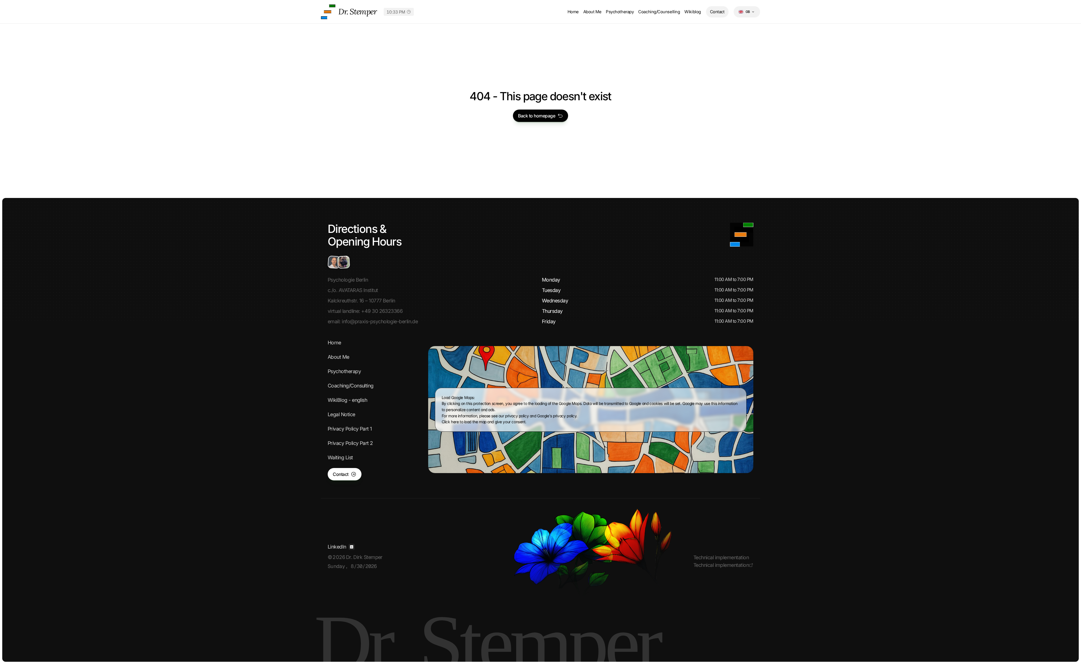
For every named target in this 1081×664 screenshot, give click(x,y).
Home (573, 11)
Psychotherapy (620, 11)
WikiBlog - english (347, 400)
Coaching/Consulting (351, 386)
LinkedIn (337, 547)
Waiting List (340, 457)
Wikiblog (692, 11)
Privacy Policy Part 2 (350, 443)
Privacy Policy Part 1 (350, 429)
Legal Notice (341, 414)
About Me (592, 11)
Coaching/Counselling (659, 11)
